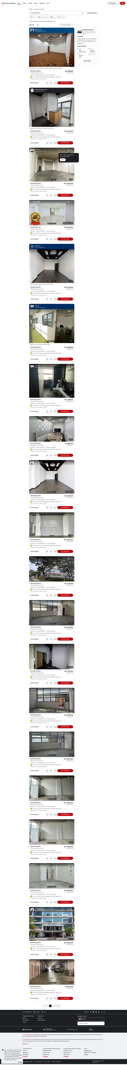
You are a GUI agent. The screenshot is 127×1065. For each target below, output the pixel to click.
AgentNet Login (87, 1050)
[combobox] (56, 13)
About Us (24, 1018)
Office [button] (30, 3)
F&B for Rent (66, 1054)
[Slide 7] (55, 179)
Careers (24, 1022)
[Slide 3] (50, 223)
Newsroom (40, 1018)
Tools (85, 1048)
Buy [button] (19, 3)
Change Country (81, 1016)
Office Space (25, 1052)
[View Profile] (38, 30)
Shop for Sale (46, 1052)
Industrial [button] (42, 3)
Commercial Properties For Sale (51, 1048)
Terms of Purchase (55, 1061)
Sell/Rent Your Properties (90, 1052)
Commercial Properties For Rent (72, 1048)
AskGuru (24, 1050)
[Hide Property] (69, 35)
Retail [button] (35, 3)
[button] (81, 43)
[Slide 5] (53, 179)
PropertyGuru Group (28, 1016)
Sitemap (86, 1054)
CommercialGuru (27, 1048)
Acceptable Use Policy (27, 1061)
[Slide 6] (54, 179)
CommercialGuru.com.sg (28, 1034)
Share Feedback (41, 1020)
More (48, 3)
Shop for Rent (66, 1052)
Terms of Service (38, 1061)
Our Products (25, 1020)
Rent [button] (24, 3)
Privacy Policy (18, 1055)
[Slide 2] (49, 223)
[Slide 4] (51, 179)
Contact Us (41, 1016)
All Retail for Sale (47, 1050)
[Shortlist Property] (72, 35)
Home (30, 9)
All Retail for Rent (67, 1050)
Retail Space (25, 1054)
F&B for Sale (46, 1054)
